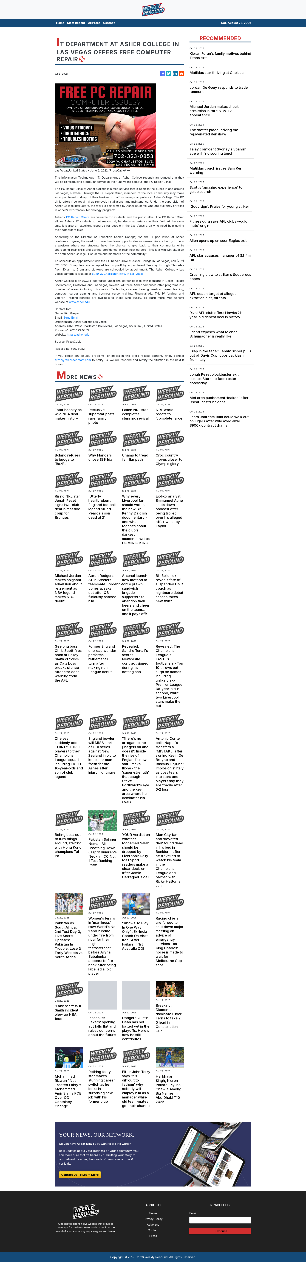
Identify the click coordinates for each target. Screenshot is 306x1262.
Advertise (153, 1224)
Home (60, 23)
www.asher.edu (79, 302)
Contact (109, 23)
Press (153, 1236)
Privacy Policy (153, 1219)
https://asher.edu (78, 334)
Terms (153, 1213)
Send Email (70, 317)
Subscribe (220, 1231)
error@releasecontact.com (73, 360)
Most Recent (76, 23)
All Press (94, 23)
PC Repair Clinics (77, 217)
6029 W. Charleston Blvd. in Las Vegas (117, 273)
